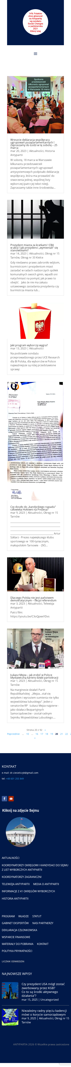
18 (46, 733)
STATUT (36, 916)
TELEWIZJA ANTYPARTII (16, 884)
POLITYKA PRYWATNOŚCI (17, 951)
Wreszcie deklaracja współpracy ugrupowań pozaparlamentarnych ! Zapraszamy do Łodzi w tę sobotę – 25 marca (33, 144)
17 (41, 733)
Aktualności (36, 151)
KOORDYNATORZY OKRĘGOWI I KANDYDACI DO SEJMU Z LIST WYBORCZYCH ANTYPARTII (35, 867)
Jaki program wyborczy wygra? (29, 345)
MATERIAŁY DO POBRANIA (17, 944)
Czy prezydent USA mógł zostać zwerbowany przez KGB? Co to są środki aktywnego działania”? (43, 990)
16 (37, 733)
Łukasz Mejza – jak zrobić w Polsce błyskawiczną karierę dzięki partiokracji (34, 676)
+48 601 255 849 (15, 778)
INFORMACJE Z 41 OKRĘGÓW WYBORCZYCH (28, 891)
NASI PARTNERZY (42, 923)
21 (61, 733)
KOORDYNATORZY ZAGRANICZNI (21, 877)
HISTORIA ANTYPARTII (15, 898)
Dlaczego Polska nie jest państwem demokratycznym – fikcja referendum (33, 599)
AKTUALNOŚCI (10, 858)
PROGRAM (8, 916)
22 (66, 733)
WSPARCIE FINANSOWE (16, 937)
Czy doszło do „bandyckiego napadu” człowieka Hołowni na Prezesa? (33, 508)
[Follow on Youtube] (11, 798)
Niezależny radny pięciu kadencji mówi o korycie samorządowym (44, 1012)
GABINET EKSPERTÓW (15, 923)
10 (27, 733)
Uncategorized (49, 999)
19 (51, 733)
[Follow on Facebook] (4, 798)
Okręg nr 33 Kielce (32, 257)
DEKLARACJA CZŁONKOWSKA (19, 930)
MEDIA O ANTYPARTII (46, 884)
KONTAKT (43, 944)
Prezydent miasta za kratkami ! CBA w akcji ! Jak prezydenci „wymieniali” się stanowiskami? (34, 247)
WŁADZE (23, 916)
